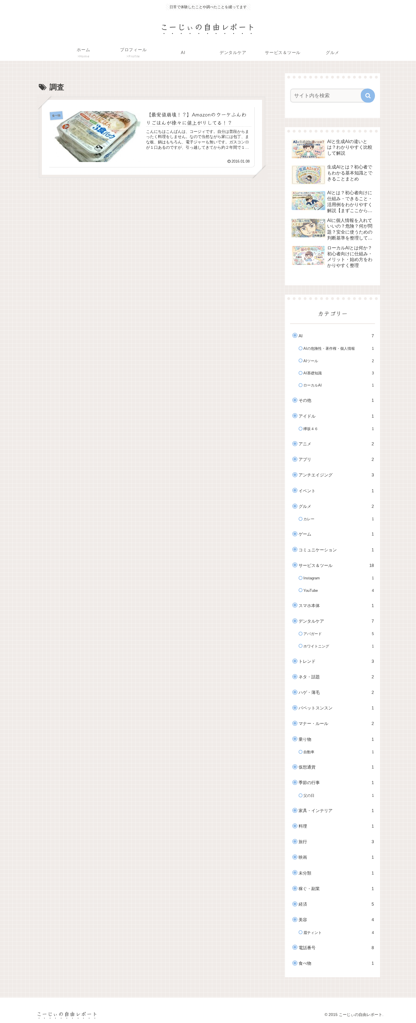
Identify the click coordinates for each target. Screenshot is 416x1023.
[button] (368, 96)
